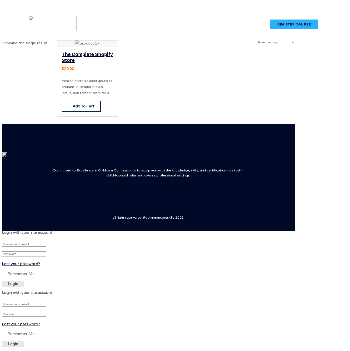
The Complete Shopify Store (87, 57)
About (153, 24)
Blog (192, 24)
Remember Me (21, 273)
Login (311, 8)
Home (135, 24)
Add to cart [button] (83, 106)
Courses (173, 24)
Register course (294, 24)
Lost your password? (21, 263)
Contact (211, 24)
